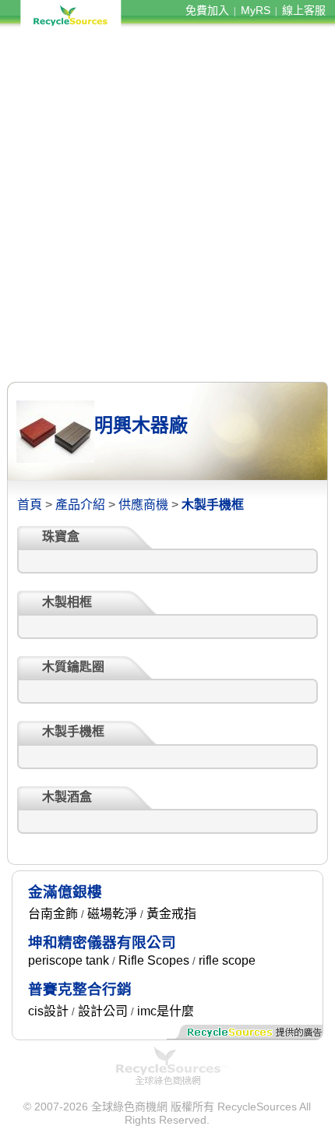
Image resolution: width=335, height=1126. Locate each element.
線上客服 (304, 10)
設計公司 (103, 1011)
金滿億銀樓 (65, 892)
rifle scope (227, 960)
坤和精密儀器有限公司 (102, 942)
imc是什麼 (165, 1011)
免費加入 (207, 10)
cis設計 (48, 1011)
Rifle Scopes (153, 960)
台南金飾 (53, 913)
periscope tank (68, 960)
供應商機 (143, 504)
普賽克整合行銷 (80, 989)
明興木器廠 (141, 425)
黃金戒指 (171, 913)
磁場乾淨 (112, 913)
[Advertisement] (167, 204)
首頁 (29, 504)
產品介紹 (80, 504)
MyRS (255, 10)
